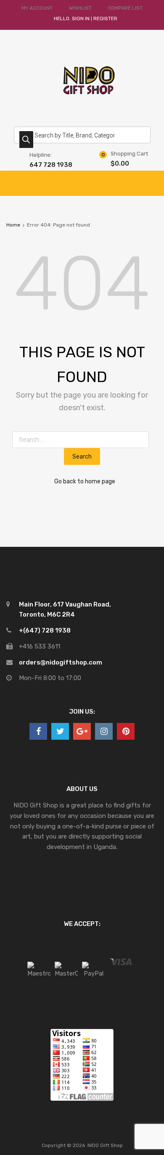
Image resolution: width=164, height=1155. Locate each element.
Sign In (81, 18)
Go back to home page (84, 481)
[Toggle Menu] (153, 179)
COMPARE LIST (125, 8)
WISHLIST (80, 8)
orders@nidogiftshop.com (60, 662)
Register (105, 18)
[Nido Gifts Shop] (82, 103)
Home (13, 225)
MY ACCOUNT (37, 8)
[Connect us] (38, 731)
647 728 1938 (50, 165)
